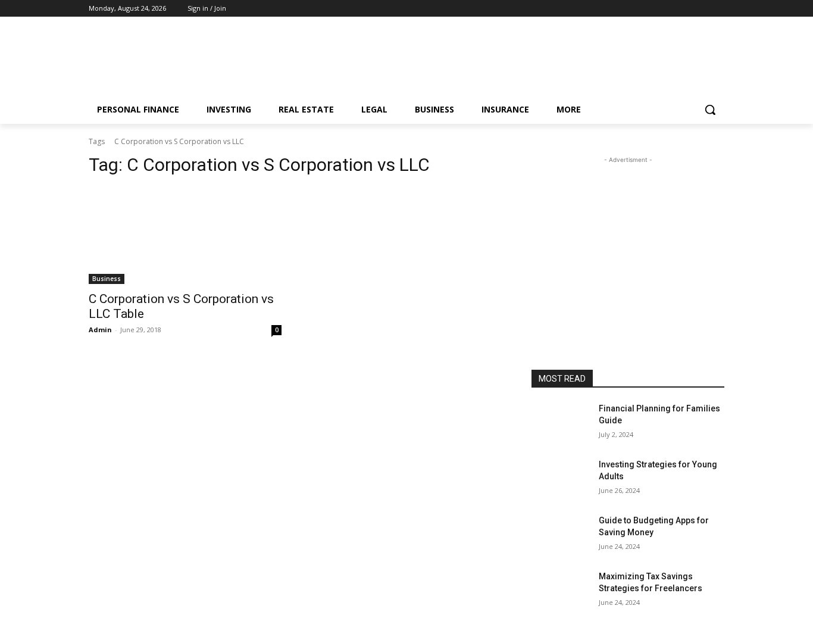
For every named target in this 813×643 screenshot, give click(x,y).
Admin (100, 329)
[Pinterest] (701, 8)
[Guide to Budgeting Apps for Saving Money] (560, 535)
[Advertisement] (495, 60)
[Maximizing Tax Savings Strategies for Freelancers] (560, 591)
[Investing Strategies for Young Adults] (560, 479)
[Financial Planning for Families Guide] (560, 423)
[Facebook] (685, 8)
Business (106, 278)
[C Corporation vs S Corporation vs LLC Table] (185, 236)
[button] (710, 109)
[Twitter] (717, 8)
